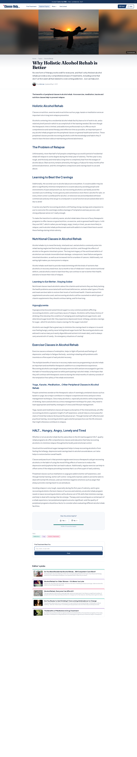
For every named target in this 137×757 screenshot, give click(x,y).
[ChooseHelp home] (11, 6)
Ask (131, 6)
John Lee (41, 84)
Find (122, 6)
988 (65, 2)
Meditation (36, 536)
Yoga (43, 536)
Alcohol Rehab (48, 58)
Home (34, 58)
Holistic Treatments (53, 536)
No (75, 520)
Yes (64, 520)
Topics (40, 58)
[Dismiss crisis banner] (135, 1)
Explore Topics (44, 6)
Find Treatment (31, 6)
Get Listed (63, 6)
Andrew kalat (131, 52)
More (53, 6)
